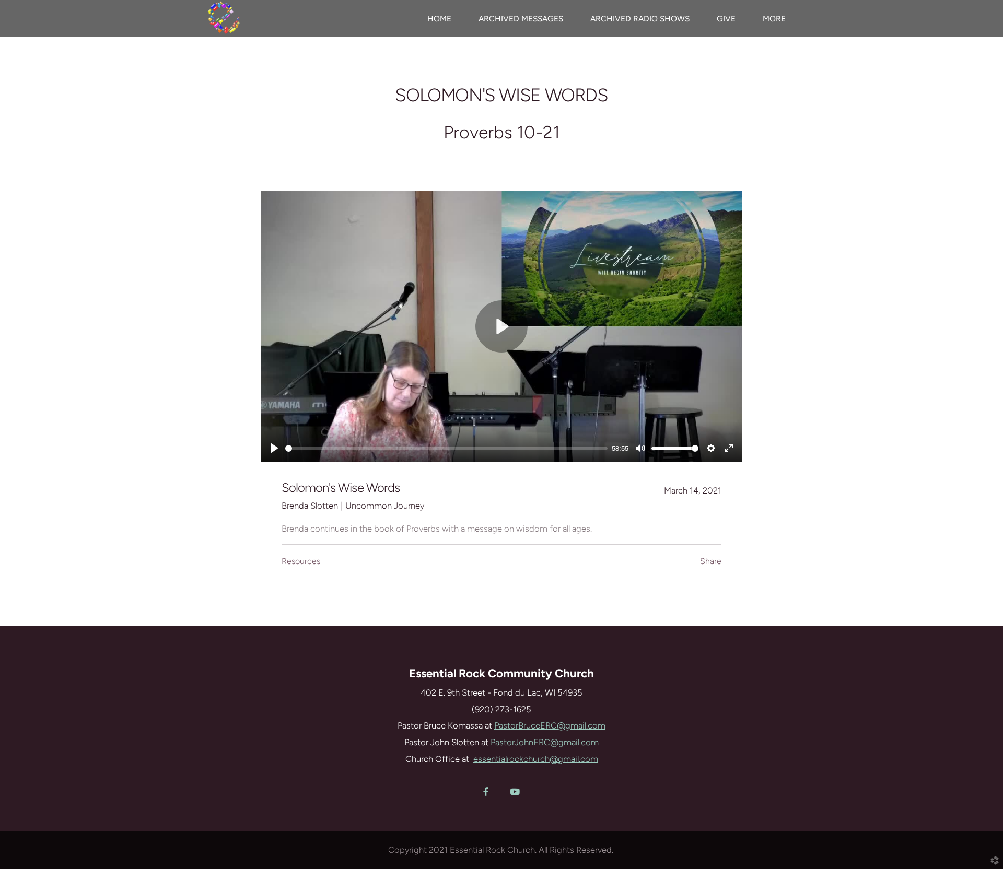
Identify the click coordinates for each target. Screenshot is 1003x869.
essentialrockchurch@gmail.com (535, 759)
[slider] (446, 448)
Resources (301, 561)
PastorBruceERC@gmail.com (549, 725)
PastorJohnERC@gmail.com (545, 742)
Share (710, 561)
